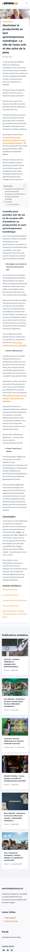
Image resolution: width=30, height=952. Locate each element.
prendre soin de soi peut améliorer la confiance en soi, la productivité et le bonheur (14, 140)
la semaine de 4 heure (11, 595)
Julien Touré (9, 747)
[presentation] (15, 647)
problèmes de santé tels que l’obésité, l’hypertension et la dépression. (14, 398)
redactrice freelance (10, 589)
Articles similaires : (13, 204)
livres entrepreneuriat (11, 606)
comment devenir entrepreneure (15, 600)
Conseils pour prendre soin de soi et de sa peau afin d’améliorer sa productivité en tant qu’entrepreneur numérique (15, 194)
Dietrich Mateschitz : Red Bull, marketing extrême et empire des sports (15, 614)
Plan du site (9, 918)
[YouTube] (3, 950)
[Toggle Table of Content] (24, 185)
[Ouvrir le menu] (26, 3)
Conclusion (9, 202)
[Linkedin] (12, 950)
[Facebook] (8, 950)
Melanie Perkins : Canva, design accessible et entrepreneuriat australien (15, 778)
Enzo (7, 670)
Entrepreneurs (8, 22)
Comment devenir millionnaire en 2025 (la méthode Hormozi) (14, 741)
